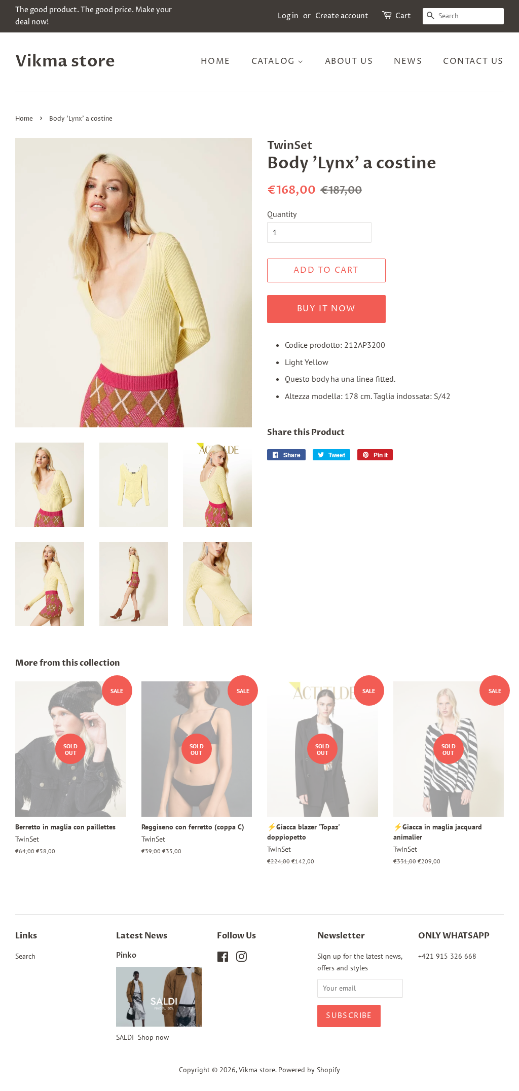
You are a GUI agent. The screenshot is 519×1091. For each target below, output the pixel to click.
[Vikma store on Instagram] (241, 958)
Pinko (126, 955)
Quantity (281, 214)
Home (216, 61)
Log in (288, 16)
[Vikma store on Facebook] (223, 958)
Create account (341, 16)
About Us (349, 61)
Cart (403, 16)
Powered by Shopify (309, 1069)
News (408, 61)
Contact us (473, 61)
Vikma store (65, 61)
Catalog (274, 61)
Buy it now (326, 308)
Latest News (141, 935)
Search (25, 956)
